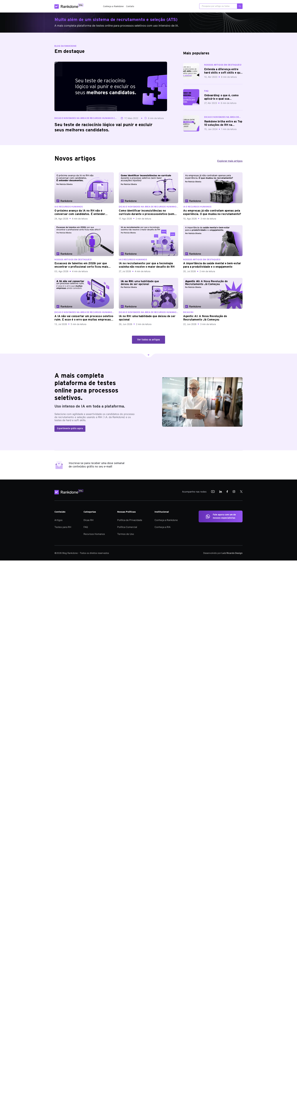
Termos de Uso (125, 534)
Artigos (58, 520)
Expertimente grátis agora (70, 428)
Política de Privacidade (129, 520)
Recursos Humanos (94, 534)
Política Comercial (127, 527)
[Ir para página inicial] (68, 6)
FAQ (86, 527)
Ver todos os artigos (148, 339)
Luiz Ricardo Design (232, 553)
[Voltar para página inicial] (69, 491)
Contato (130, 6)
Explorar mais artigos (230, 160)
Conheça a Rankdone (113, 6)
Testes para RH (62, 527)
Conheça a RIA (162, 527)
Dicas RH (88, 520)
